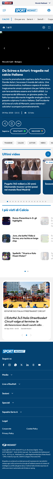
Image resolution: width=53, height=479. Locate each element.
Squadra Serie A (10, 412)
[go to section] (48, 154)
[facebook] (3, 365)
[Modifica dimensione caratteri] (18, 123)
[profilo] (49, 10)
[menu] (4, 10)
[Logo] (26, 10)
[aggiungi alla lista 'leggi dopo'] (12, 123)
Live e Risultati (9, 384)
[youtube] (39, 365)
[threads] (33, 365)
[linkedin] (27, 365)
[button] (26, 10)
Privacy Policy (8, 433)
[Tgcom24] (7, 3)
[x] (21, 365)
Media (5, 374)
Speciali (6, 402)
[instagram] (9, 365)
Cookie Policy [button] (32, 428)
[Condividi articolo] (5, 123)
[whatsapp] (15, 365)
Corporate (6, 428)
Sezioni (5, 393)
